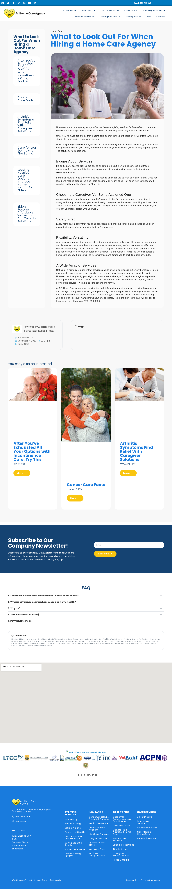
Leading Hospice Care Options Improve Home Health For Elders (25, 180)
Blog (148, 16)
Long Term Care (98, 838)
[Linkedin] (35, 3)
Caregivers (132, 16)
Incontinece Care (147, 827)
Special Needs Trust (97, 843)
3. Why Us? (14, 608)
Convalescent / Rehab (73, 844)
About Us (68, 10)
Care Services (108, 10)
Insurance (87, 10)
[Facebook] (2, 3)
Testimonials (19, 845)
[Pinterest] (24, 3)
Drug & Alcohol (73, 827)
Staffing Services (108, 16)
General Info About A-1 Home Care (122, 832)
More (20, 473)
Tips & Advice (120, 849)
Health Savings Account (97, 828)
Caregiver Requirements (121, 854)
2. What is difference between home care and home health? (42, 602)
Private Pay (71, 819)
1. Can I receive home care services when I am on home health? (43, 595)
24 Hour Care (144, 816)
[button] (86, 596)
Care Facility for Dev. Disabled (74, 837)
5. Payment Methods (19, 620)
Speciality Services (123, 844)
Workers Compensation (97, 854)
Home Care (56, 31)
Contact (160, 16)
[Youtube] (29, 3)
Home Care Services (119, 839)
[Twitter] (8, 3)
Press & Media (121, 859)
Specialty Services (152, 10)
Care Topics (130, 10)
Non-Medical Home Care (144, 833)
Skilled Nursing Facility (73, 854)
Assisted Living (73, 823)
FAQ (14, 839)
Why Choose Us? (21, 835)
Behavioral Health (75, 832)
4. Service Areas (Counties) (23, 614)
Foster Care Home (75, 849)
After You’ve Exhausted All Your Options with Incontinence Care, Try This (26, 70)
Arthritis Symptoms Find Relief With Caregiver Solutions (25, 124)
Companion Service (143, 822)
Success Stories (21, 842)
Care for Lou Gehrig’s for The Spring (26, 150)
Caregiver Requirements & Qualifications (122, 819)
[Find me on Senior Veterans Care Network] (86, 752)
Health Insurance (98, 823)
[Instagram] (19, 3)
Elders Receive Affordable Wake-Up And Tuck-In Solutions (26, 213)
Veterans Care (97, 849)
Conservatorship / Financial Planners (99, 818)
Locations (17, 848)
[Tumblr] (13, 3)
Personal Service (146, 838)
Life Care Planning (99, 834)
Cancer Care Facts (25, 98)
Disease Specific (82, 16)
